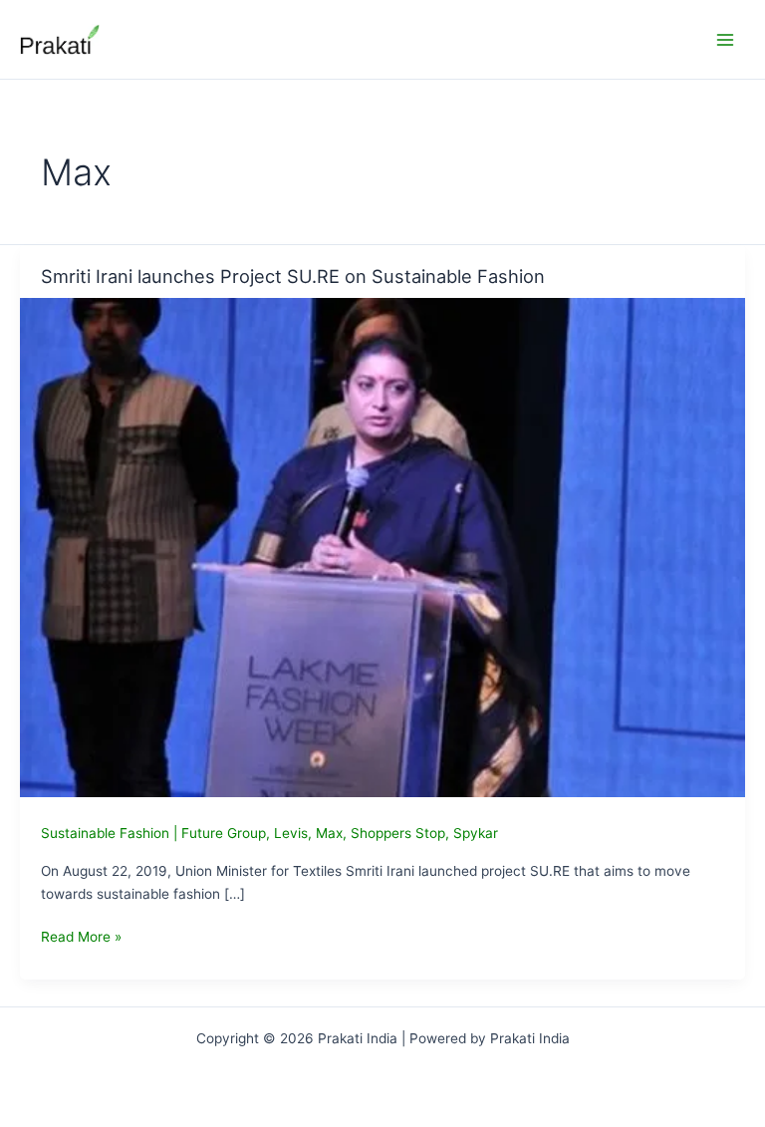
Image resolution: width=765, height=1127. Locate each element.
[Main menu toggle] (725, 39)
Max (329, 833)
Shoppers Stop (398, 833)
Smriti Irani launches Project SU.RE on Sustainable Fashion (293, 276)
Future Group (223, 833)
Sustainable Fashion (105, 833)
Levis (291, 833)
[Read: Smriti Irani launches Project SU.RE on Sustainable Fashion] (382, 546)
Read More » (81, 938)
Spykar (475, 833)
